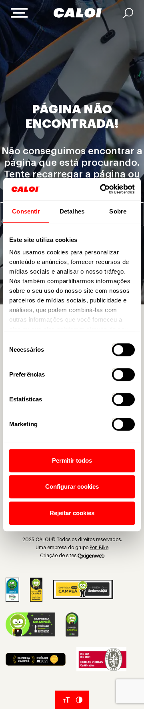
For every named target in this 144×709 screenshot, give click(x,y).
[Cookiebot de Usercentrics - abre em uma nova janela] (101, 189)
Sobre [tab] (117, 211)
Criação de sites (58, 555)
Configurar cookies (72, 486)
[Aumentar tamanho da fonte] (66, 700)
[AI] (128, 13)
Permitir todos (72, 460)
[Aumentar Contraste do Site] (79, 700)
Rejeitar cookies (72, 513)
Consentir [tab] (26, 211)
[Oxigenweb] (91, 555)
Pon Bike (99, 547)
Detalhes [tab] (72, 211)
